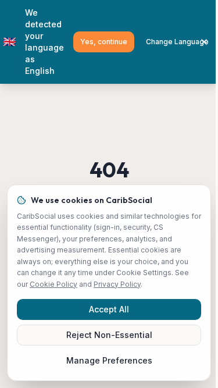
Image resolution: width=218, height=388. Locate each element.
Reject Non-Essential (109, 335)
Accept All (109, 309)
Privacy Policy (117, 284)
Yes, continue (103, 41)
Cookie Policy (53, 284)
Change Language (177, 41)
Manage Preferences (109, 360)
